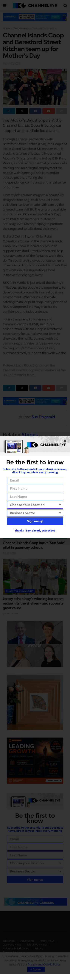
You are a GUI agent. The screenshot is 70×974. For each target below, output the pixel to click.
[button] (64, 441)
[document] (35, 487)
